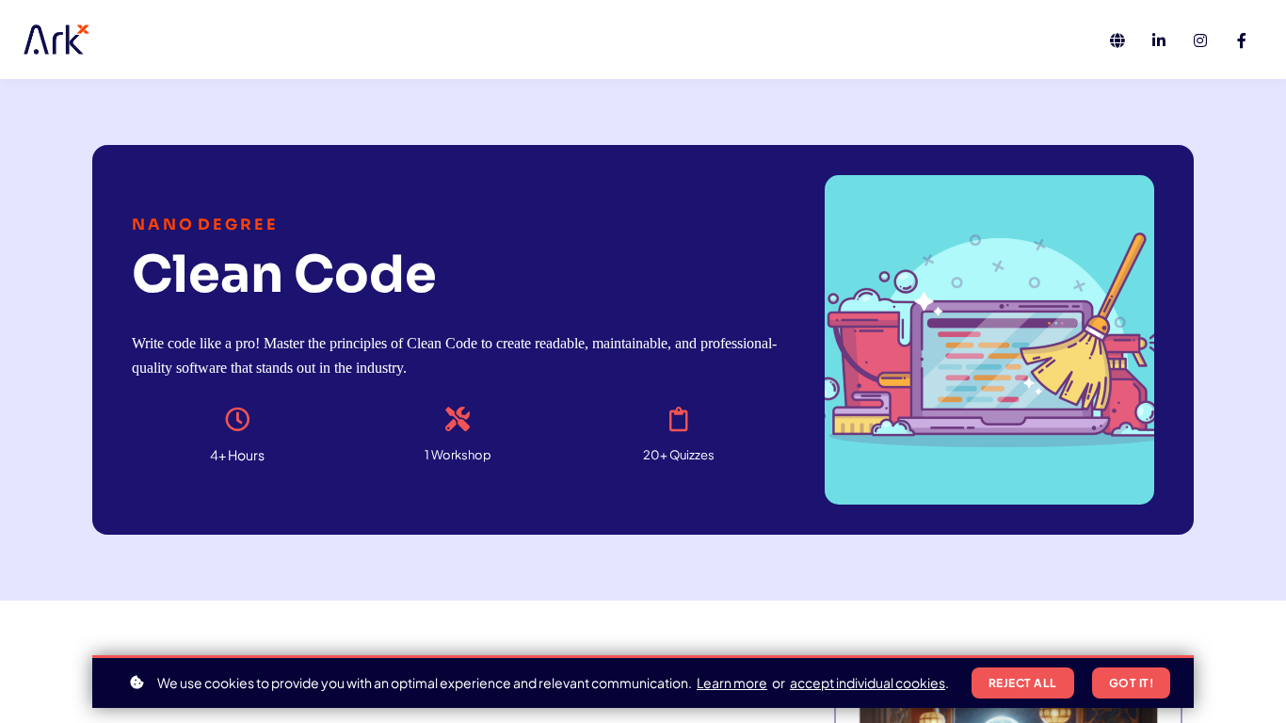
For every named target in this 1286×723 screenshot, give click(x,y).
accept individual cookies (867, 682)
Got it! (1131, 683)
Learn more (732, 682)
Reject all (1023, 683)
